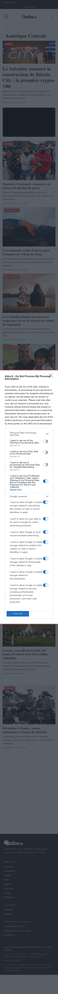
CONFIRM (18, 614)
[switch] (45, 441)
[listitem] (29, 434)
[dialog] (29, 497)
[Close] (52, 377)
